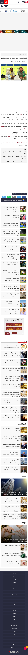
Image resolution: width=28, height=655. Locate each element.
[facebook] (2, 6)
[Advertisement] (14, 96)
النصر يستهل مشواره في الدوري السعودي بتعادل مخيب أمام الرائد (14, 157)
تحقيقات (14, 604)
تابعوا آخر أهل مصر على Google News (13, 200)
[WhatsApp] (9, 197)
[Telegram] (4, 197)
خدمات (14, 607)
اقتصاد (14, 579)
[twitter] (5, 6)
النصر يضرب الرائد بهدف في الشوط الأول (16, 161)
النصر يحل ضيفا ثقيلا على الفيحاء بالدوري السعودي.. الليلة (14, 153)
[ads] (14, 11)
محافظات (14, 582)
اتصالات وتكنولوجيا (14, 625)
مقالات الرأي (14, 629)
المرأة (14, 619)
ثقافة (14, 632)
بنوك (14, 592)
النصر (21, 114)
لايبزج (11, 139)
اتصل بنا (14, 644)
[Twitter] (19, 197)
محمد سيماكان (20, 143)
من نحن (14, 641)
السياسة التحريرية (14, 647)
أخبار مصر (14, 576)
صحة (14, 622)
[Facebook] (24, 197)
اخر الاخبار (14, 573)
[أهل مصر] (24, 2)
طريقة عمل (14, 635)
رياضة (14, 589)
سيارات (14, 613)
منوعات (14, 616)
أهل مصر (14, 638)
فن (14, 598)
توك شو (14, 601)
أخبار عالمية (14, 595)
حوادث (14, 585)
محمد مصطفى (20, 112)
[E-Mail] (14, 197)
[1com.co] (14, 652)
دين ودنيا (14, 610)
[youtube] (7, 6)
